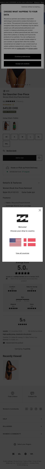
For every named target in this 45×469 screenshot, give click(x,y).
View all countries (22, 253)
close (40, 210)
